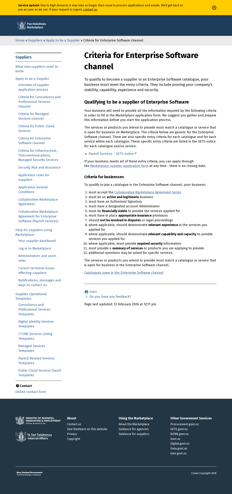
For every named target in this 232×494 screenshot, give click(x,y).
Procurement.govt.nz (184, 424)
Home (19, 40)
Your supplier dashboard (37, 241)
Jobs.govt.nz (178, 453)
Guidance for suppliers (134, 434)
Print (93, 292)
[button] (214, 7)
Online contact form (30, 392)
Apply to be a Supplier (63, 40)
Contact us (74, 424)
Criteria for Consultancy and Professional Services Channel (39, 101)
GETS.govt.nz (179, 429)
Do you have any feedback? (110, 297)
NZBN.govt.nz (179, 434)
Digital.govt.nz (179, 443)
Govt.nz (175, 439)
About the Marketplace (134, 424)
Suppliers (35, 40)
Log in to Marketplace (34, 248)
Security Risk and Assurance (39, 167)
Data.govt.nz (178, 448)
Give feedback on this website (87, 429)
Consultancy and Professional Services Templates (34, 309)
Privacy (72, 434)
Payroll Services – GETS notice (111, 154)
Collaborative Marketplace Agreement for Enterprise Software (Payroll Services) (38, 216)
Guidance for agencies (134, 429)
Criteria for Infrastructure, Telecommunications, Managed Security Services (38, 155)
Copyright (73, 439)
